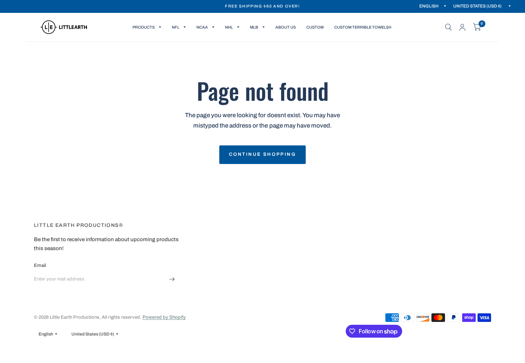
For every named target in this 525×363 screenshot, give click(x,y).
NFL (175, 27)
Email (40, 265)
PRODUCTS (143, 27)
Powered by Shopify (164, 317)
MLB (254, 27)
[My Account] (462, 27)
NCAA (202, 27)
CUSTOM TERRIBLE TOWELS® (362, 27)
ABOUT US (285, 27)
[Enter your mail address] (172, 279)
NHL (229, 27)
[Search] (448, 27)
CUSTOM (315, 27)
